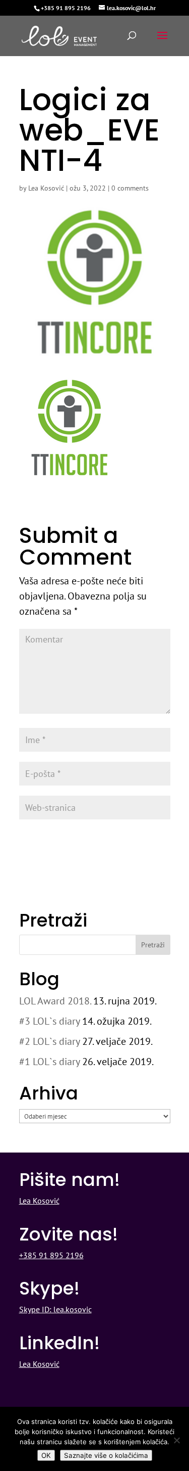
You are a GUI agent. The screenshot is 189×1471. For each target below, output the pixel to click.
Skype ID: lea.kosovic (55, 1309)
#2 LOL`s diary (49, 1041)
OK (46, 1455)
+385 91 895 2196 (66, 8)
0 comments (130, 188)
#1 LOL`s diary (49, 1061)
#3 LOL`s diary (49, 1021)
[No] (176, 1440)
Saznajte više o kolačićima (106, 1455)
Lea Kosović (46, 188)
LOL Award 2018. (55, 1000)
